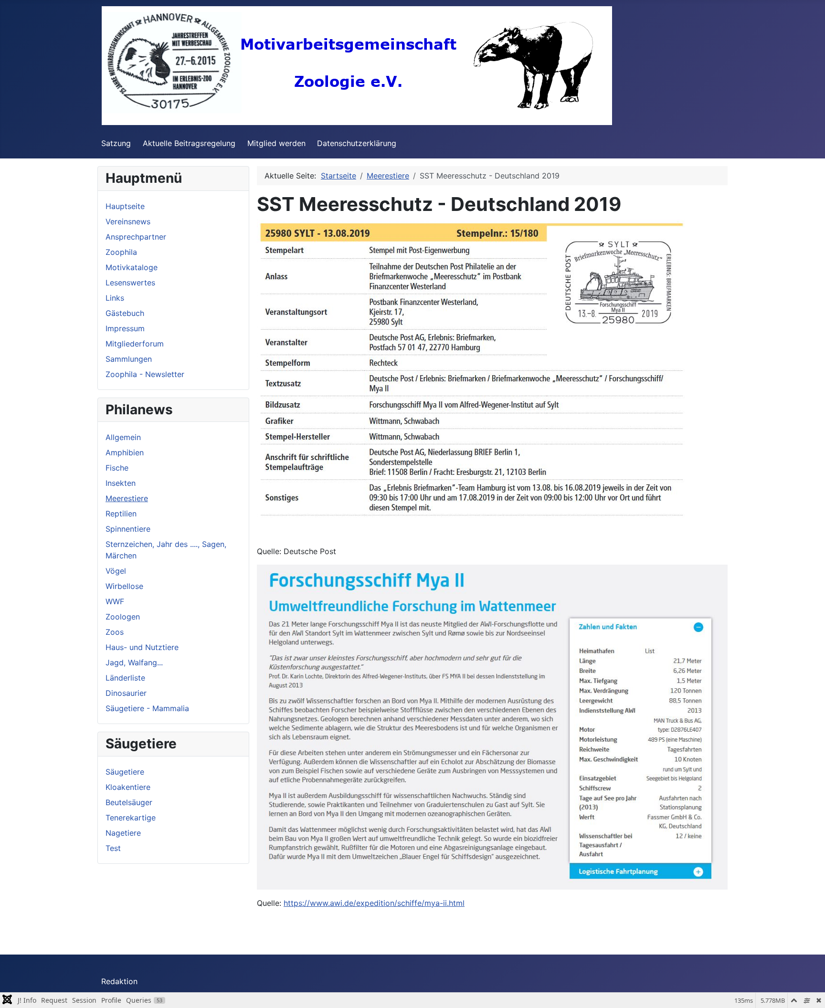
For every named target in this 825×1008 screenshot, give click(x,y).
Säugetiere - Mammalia (147, 708)
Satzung (116, 143)
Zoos (115, 632)
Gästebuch (125, 313)
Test (113, 848)
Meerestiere (127, 498)
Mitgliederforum (135, 343)
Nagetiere (123, 833)
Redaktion (119, 981)
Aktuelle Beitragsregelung (189, 143)
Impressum (125, 328)
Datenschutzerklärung (356, 143)
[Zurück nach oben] (808, 990)
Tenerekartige (131, 817)
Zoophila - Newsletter (145, 374)
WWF (115, 601)
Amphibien (125, 452)
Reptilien (121, 513)
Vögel (116, 571)
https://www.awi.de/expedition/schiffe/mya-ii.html (374, 903)
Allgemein (123, 437)
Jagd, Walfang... (134, 662)
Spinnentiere (128, 529)
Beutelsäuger (129, 802)
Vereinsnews (128, 221)
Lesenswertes (130, 282)
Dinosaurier (126, 693)
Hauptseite (125, 206)
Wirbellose (124, 586)
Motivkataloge (132, 267)
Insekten (121, 483)
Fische (117, 467)
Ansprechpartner (136, 237)
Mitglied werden (276, 143)
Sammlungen (129, 359)
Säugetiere (125, 772)
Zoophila (121, 252)
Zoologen (123, 616)
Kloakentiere (128, 787)
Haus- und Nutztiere (142, 647)
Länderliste (125, 677)
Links (115, 298)
